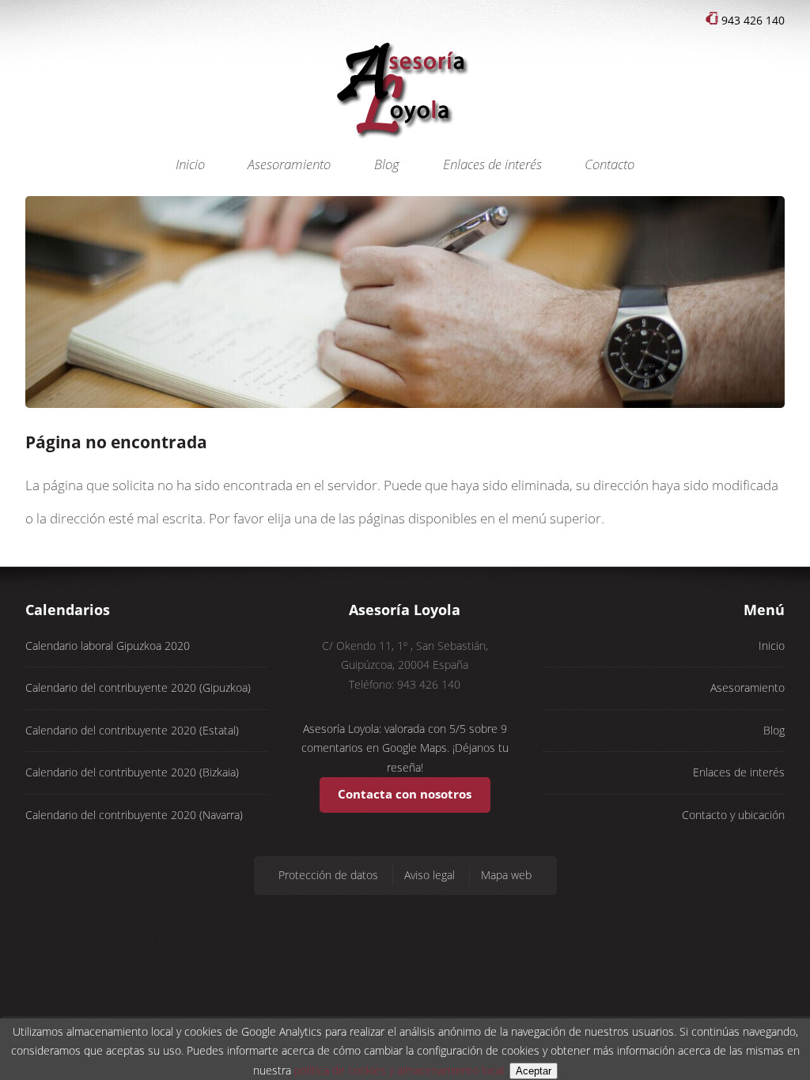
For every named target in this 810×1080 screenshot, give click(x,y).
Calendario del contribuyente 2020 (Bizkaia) (132, 772)
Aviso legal (429, 874)
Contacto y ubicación (733, 814)
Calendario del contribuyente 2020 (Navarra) (134, 814)
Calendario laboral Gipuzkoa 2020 (107, 645)
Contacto (609, 164)
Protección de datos (328, 874)
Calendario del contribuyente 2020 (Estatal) (132, 730)
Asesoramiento (289, 164)
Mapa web (506, 874)
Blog (386, 164)
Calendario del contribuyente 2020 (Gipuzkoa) (138, 687)
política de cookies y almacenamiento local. (400, 1070)
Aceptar (533, 1071)
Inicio (190, 164)
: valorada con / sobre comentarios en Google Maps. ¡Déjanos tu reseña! (405, 748)
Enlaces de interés (492, 164)
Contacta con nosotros (404, 794)
